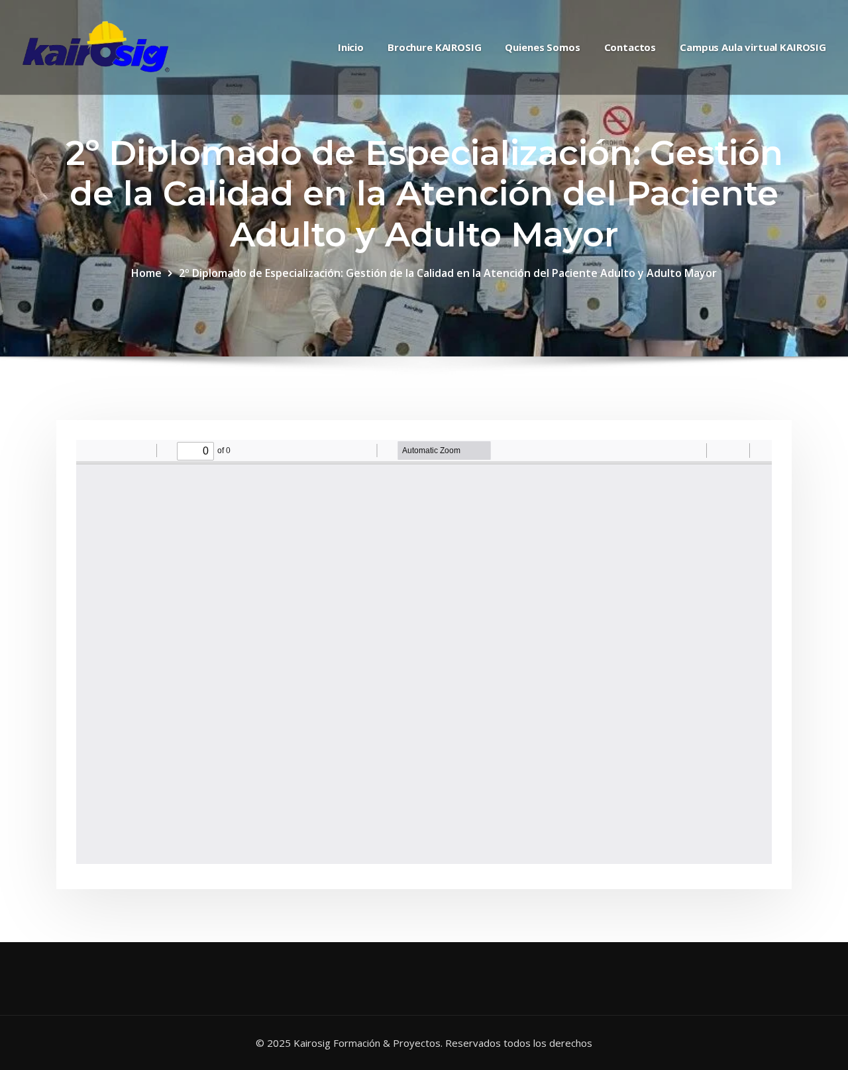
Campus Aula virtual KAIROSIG (753, 47)
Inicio (351, 47)
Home (146, 273)
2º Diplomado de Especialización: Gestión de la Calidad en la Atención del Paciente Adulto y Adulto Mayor (448, 273)
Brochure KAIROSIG (434, 47)
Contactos (630, 47)
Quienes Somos (542, 47)
